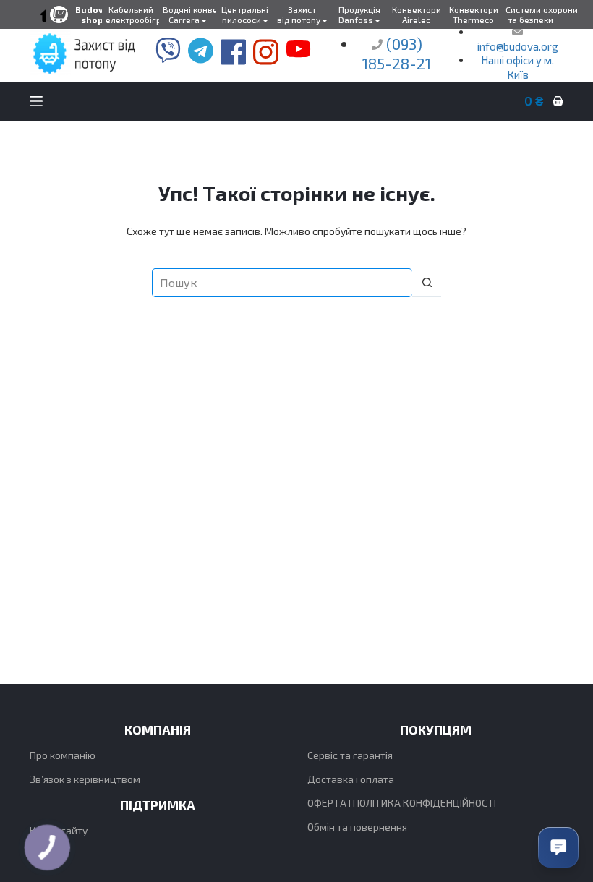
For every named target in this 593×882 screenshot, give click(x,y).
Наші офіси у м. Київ (517, 67)
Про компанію (62, 755)
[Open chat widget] (558, 847)
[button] (45, 14)
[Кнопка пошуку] (426, 282)
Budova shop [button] (92, 14)
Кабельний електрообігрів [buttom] (132, 14)
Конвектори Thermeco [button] (473, 14)
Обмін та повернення (357, 827)
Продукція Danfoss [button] (359, 14)
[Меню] (36, 101)
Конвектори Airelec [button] (416, 14)
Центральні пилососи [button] (244, 14)
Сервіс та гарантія (350, 755)
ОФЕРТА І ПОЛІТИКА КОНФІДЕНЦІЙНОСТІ (401, 803)
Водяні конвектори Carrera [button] (189, 14)
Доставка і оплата (350, 779)
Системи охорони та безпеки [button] (532, 14)
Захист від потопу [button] (298, 14)
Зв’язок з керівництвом (85, 779)
